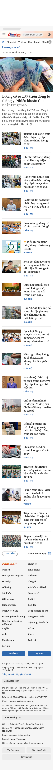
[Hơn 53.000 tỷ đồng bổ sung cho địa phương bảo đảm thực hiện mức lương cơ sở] (11, 312)
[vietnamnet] (13, 36)
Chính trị (11, 42)
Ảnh (4, 634)
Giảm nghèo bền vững (13, 616)
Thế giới (32, 581)
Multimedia (8, 640)
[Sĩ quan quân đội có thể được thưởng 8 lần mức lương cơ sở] (11, 541)
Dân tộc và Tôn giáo (12, 575)
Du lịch (31, 599)
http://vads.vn (17, 739)
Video (31, 634)
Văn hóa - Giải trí (37, 587)
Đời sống (6, 587)
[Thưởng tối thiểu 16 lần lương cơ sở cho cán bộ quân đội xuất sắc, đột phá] (11, 471)
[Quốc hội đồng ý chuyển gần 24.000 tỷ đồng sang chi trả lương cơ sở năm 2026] (11, 336)
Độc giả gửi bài (39, 750)
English (6, 628)
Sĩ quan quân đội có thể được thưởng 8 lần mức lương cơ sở (36, 539)
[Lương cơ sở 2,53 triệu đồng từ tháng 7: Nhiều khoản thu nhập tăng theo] (26, 74)
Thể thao (32, 575)
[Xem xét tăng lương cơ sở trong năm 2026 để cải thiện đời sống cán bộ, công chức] (11, 266)
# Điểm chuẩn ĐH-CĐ (32, 35)
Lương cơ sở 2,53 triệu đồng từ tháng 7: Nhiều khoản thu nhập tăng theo (26, 100)
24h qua (6, 646)
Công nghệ (33, 593)
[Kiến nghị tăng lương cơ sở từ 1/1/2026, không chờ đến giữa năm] (11, 359)
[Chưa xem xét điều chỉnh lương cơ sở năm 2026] (11, 451)
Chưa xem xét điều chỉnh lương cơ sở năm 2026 (37, 450)
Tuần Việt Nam (10, 610)
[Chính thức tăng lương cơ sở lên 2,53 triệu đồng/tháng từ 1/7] (11, 161)
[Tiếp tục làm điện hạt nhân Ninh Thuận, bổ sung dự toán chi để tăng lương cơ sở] (11, 517)
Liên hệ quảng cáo (12, 717)
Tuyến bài (13, 653)
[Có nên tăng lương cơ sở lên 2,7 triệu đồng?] (11, 227)
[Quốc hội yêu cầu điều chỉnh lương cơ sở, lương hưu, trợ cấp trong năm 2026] (11, 289)
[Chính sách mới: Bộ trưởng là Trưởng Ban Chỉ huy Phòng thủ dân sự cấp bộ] (11, 405)
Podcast (32, 640)
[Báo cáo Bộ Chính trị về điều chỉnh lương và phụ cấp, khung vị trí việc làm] (11, 382)
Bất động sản (9, 605)
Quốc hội (28, 299)
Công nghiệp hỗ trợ (38, 610)
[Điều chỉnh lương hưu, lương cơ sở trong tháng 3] (11, 246)
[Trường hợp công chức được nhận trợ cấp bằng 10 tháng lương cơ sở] (11, 138)
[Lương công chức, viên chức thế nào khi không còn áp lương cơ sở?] (11, 494)
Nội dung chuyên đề (38, 622)
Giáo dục (6, 581)
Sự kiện (27, 527)
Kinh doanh (34, 42)
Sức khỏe (6, 593)
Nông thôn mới (36, 616)
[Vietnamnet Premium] (9, 565)
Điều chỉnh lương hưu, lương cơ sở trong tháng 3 (37, 245)
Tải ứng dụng (13, 750)
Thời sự (22, 42)
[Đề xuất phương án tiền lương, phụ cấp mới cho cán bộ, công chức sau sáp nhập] (11, 428)
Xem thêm (10, 554)
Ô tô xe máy (8, 599)
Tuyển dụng (26, 757)
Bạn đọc (32, 605)
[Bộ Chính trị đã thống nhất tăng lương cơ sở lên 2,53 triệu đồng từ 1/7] (11, 204)
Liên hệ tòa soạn (11, 681)
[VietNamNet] (3, 42)
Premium (28, 253)
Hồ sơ (31, 628)
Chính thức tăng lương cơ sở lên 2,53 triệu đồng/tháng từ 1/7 (37, 160)
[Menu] (4, 34)
